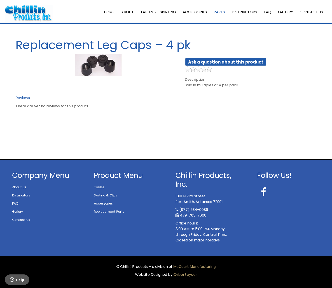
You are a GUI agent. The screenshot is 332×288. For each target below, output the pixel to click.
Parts (219, 12)
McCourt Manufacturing (194, 266)
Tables (146, 12)
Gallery (285, 12)
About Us (19, 187)
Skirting (168, 12)
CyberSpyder (185, 274)
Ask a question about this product (225, 62)
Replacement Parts (109, 211)
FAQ (267, 12)
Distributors (244, 12)
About (127, 12)
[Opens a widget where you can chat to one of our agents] (17, 280)
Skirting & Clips (105, 195)
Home (109, 12)
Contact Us (311, 12)
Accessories (195, 12)
